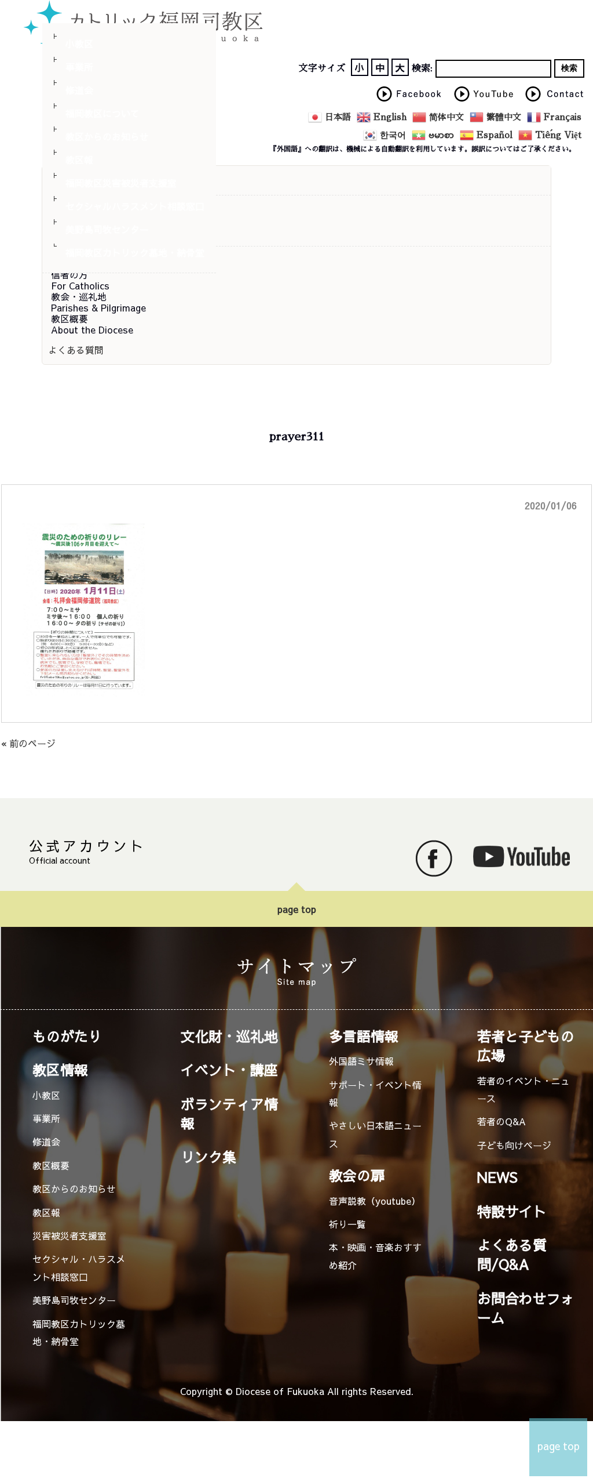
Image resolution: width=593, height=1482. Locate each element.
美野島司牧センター (107, 229)
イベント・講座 (229, 1069)
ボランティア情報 (229, 1113)
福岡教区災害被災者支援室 (121, 182)
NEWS (497, 1177)
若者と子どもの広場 (525, 1045)
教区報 (79, 159)
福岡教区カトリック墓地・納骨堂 (134, 252)
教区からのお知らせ (107, 136)
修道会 (79, 90)
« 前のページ (28, 743)
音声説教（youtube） (374, 1200)
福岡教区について (102, 113)
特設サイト (512, 1211)
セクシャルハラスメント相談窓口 (134, 206)
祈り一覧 (347, 1224)
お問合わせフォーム (525, 1307)
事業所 (79, 66)
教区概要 (50, 1165)
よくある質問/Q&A (512, 1254)
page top (296, 909)
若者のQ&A (501, 1121)
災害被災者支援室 (69, 1235)
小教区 (79, 43)
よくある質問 (76, 349)
